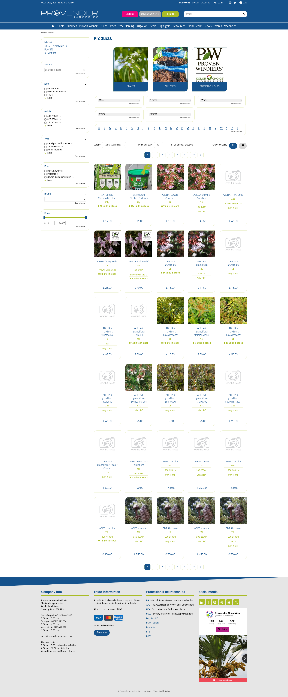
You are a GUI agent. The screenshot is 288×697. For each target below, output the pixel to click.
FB (208, 602)
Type (46, 139)
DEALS (48, 42)
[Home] (53, 26)
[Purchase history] (235, 3)
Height (48, 112)
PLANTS (48, 50)
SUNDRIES (50, 53)
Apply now (102, 632)
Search (48, 65)
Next (201, 155)
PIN (222, 602)
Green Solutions (144, 691)
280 (193, 155)
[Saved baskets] (230, 3)
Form (47, 166)
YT (229, 602)
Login (170, 14)
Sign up (130, 14)
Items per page (145, 145)
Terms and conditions (104, 626)
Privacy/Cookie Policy (161, 691)
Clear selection (134, 104)
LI (202, 602)
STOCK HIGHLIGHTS (55, 46)
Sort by (97, 145)
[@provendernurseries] (210, 614)
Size (46, 84)
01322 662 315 (150, 14)
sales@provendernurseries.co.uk (56, 636)
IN (215, 602)
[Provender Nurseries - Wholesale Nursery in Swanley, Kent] (69, 14)
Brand (47, 194)
